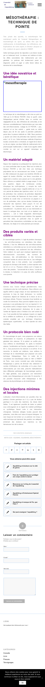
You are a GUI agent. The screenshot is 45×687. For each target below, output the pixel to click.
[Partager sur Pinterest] (22, 450)
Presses (6, 659)
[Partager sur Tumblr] (33, 450)
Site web (6, 568)
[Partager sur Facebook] (6, 450)
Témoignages (8, 662)
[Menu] (38, 4)
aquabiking (25, 438)
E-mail (6, 557)
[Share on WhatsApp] (17, 450)
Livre (5, 656)
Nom (5, 546)
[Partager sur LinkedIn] (28, 450)
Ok (23, 683)
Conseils (6, 653)
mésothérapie (35, 438)
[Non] (42, 678)
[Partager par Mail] (39, 450)
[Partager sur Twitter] (11, 450)
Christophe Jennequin (24, 433)
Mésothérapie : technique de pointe (22, 22)
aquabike (16, 438)
